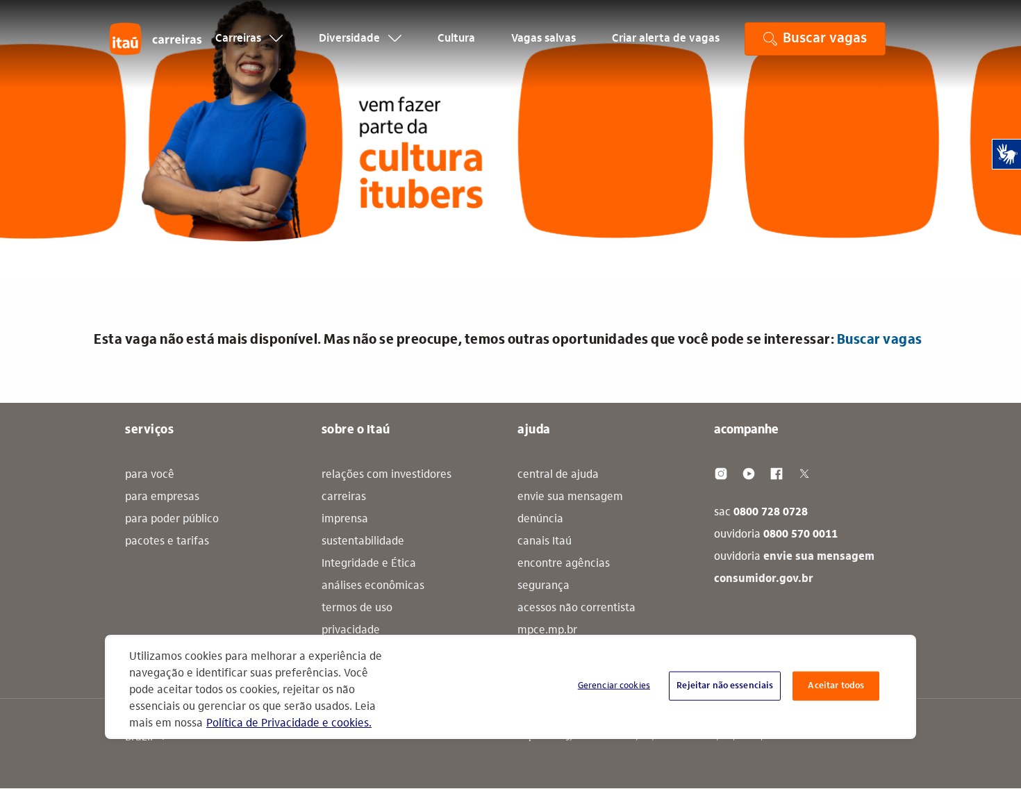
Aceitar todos (836, 685)
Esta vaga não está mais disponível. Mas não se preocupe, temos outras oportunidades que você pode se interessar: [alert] (508, 340)
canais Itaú (544, 541)
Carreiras (239, 38)
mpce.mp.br (547, 630)
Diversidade (351, 38)
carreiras (344, 497)
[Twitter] (804, 474)
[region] (510, 687)
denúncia (540, 519)
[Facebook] (776, 474)
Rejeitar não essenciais (724, 685)
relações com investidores (386, 475)
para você (149, 475)
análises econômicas (373, 586)
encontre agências (563, 564)
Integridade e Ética (369, 564)
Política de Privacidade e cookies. (289, 723)
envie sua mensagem (570, 497)
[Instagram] (721, 474)
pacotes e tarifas (167, 541)
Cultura (456, 38)
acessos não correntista (576, 608)
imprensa (345, 519)
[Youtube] (749, 474)
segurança (543, 586)
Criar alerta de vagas (666, 38)
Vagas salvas (543, 38)
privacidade (351, 630)
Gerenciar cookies (614, 685)
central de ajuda (558, 475)
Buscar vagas (879, 340)
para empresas (162, 497)
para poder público (172, 519)
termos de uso (357, 608)
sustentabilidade (363, 541)
